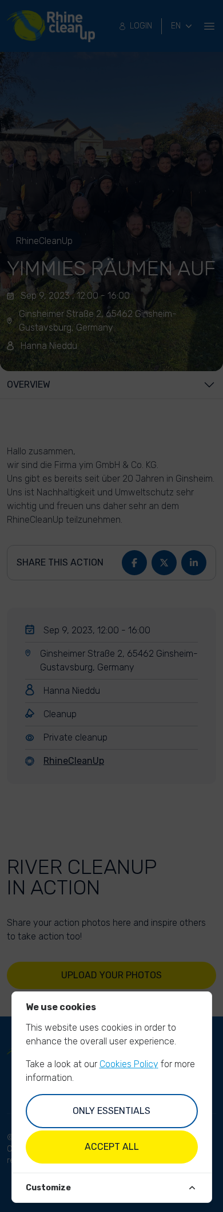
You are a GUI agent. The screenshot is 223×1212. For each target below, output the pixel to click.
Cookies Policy (128, 1064)
